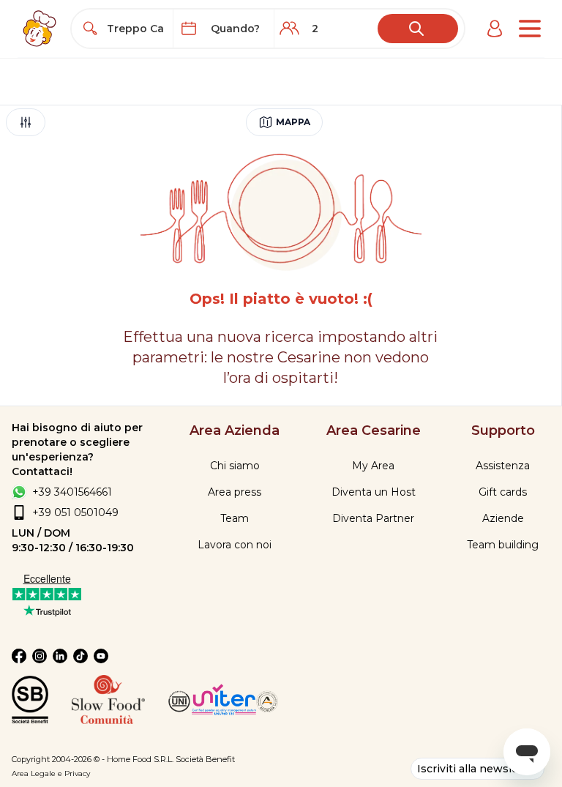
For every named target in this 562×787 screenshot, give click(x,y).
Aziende (503, 518)
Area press (234, 492)
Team (234, 518)
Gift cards (503, 492)
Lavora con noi (234, 544)
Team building (503, 544)
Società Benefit (205, 759)
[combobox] (135, 28)
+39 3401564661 (72, 492)
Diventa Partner (373, 518)
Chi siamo (235, 465)
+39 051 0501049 (75, 512)
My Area (373, 465)
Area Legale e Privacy (51, 773)
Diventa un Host (373, 492)
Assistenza (503, 465)
